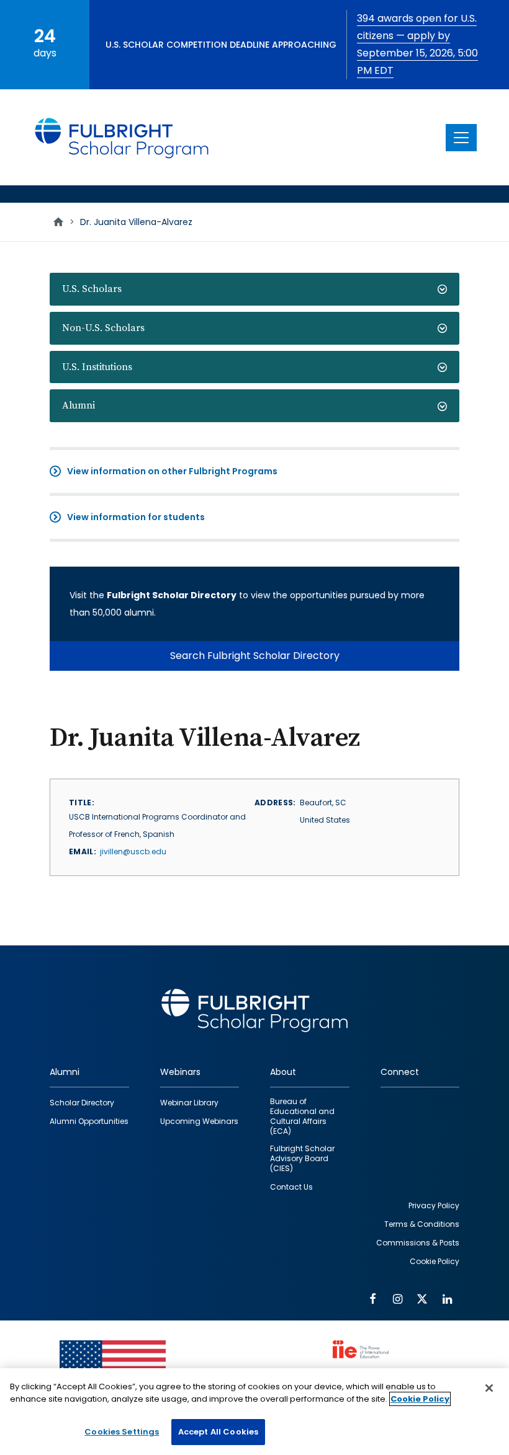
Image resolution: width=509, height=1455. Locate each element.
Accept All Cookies (218, 1432)
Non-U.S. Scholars (103, 328)
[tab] (254, 289)
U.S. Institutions (97, 367)
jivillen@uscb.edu (133, 851)
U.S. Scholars (92, 289)
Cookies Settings (121, 1432)
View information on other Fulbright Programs (172, 471)
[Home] (122, 137)
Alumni (78, 405)
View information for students (136, 517)
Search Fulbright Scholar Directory (255, 655)
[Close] (489, 1388)
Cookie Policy (419, 1399)
